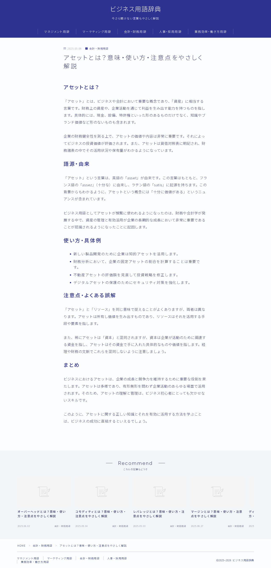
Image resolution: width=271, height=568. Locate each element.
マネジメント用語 (57, 32)
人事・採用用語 (170, 32)
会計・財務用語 (135, 32)
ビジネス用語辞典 (135, 9)
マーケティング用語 (97, 32)
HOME (21, 545)
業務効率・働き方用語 (211, 32)
